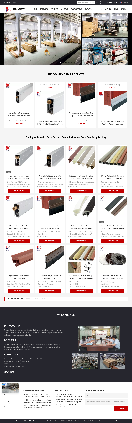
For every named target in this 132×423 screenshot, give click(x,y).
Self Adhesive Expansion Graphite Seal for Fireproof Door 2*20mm (49, 298)
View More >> (10, 372)
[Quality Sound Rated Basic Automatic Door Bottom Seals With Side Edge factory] (50, 160)
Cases (123, 9)
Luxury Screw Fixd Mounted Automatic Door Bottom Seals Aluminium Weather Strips (19, 114)
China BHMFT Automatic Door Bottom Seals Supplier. (40, 421)
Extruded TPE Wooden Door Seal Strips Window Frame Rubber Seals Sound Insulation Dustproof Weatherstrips (81, 177)
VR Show (54, 9)
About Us (64, 9)
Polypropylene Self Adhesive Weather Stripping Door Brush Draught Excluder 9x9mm (55, 298)
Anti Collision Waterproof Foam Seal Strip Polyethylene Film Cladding (50, 298)
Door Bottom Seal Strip (81, 121)
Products (44, 9)
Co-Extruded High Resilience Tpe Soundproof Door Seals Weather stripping (81, 277)
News (116, 9)
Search (98, 2)
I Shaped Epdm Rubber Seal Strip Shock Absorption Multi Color (47, 298)
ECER (115, 421)
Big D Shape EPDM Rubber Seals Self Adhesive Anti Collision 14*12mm (50, 298)
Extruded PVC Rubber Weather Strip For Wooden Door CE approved (68, 406)
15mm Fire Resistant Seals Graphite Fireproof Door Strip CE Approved (50, 298)
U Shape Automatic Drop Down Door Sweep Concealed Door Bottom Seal (19, 227)
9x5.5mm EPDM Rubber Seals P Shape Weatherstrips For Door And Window (51, 298)
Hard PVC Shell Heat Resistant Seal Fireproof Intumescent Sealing (49, 298)
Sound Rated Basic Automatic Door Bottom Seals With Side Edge (50, 177)
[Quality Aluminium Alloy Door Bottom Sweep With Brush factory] (50, 259)
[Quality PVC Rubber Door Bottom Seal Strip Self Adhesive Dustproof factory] (112, 105)
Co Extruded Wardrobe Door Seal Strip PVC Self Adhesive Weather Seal (112, 227)
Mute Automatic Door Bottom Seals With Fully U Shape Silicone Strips (37, 407)
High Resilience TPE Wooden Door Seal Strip (19, 277)
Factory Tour (76, 9)
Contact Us (106, 9)
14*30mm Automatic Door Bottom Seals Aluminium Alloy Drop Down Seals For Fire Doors (37, 401)
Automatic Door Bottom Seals (19, 121)
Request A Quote (112, 2)
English (125, 2)
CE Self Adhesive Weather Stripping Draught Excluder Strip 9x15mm (49, 298)
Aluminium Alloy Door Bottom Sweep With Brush (50, 277)
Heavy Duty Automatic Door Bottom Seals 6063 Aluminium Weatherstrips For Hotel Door (19, 177)
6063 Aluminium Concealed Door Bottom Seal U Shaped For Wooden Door (50, 122)
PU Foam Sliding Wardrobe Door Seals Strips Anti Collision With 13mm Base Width (54, 298)
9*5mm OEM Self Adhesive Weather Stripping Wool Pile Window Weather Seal (112, 277)
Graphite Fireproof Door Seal (36, 298)
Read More (19, 124)
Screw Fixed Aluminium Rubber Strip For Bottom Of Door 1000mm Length (51, 298)
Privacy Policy (20, 421)
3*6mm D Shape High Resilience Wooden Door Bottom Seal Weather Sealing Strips (112, 177)
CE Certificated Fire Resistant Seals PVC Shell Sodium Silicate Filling (50, 298)
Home (35, 9)
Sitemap (7, 410)
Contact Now (19, 191)
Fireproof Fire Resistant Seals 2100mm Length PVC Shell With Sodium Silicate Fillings (55, 298)
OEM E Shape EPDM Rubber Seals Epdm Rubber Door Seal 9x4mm (48, 298)
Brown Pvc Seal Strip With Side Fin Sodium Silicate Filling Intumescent (50, 298)
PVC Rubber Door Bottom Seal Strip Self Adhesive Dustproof (112, 122)
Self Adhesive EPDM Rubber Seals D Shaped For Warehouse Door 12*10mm (51, 298)
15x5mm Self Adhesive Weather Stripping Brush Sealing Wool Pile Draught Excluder (54, 298)
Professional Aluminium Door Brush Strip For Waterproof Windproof (81, 114)
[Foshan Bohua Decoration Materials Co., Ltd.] (15, 9)
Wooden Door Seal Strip (62, 390)
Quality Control (91, 9)
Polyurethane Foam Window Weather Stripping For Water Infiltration (81, 227)
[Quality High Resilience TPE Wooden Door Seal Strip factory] (19, 259)
